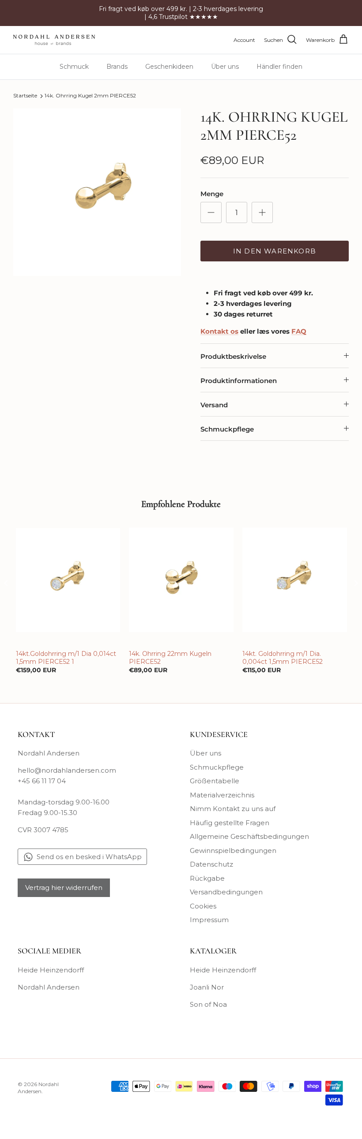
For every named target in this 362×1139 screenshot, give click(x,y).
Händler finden (279, 67)
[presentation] (6, 583)
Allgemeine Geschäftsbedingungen (249, 836)
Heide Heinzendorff (51, 970)
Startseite (25, 96)
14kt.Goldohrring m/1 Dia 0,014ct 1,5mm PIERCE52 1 (66, 658)
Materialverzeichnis (222, 795)
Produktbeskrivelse (233, 356)
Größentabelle (214, 781)
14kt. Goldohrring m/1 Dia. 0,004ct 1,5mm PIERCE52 (282, 658)
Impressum (209, 920)
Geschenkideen (169, 67)
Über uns (225, 67)
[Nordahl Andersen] (54, 40)
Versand (214, 405)
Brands (117, 67)
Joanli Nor (207, 987)
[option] (97, 192)
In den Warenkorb (274, 251)
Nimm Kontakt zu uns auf (232, 808)
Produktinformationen (238, 380)
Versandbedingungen (226, 892)
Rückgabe (207, 878)
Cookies (203, 906)
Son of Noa (208, 1004)
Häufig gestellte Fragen (229, 823)
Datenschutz (211, 864)
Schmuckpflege (227, 429)
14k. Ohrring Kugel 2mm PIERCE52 (90, 96)
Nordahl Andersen (48, 987)
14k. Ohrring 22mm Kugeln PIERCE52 (170, 658)
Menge (211, 194)
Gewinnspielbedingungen (233, 850)
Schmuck (74, 67)
